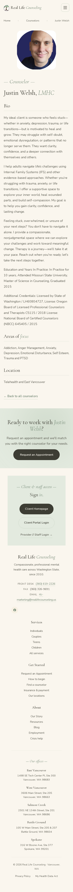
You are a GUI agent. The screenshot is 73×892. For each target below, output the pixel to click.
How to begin (36, 679)
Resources (36, 722)
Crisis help (36, 738)
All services (36, 653)
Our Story (37, 716)
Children (36, 648)
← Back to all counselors (21, 396)
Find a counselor (36, 685)
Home (7, 20)
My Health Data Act (46, 876)
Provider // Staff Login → (36, 535)
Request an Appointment (36, 455)
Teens (36, 642)
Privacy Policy (22, 876)
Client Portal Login (36, 523)
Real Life (26, 7)
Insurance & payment (36, 690)
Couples (36, 637)
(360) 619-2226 (45, 584)
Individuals (36, 631)
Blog (37, 727)
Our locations (37, 696)
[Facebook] (14, 610)
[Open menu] (65, 8)
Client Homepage (36, 509)
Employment (36, 733)
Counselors (32, 20)
